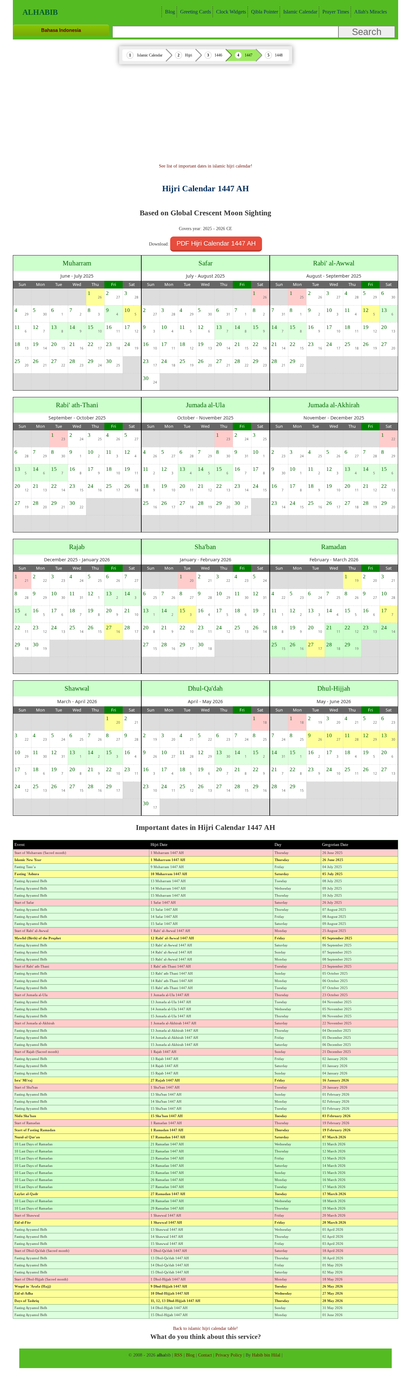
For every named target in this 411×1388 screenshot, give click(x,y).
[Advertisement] (205, 114)
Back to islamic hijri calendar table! (205, 1328)
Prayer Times (335, 11)
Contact (205, 1355)
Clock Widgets (231, 11)
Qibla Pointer (264, 11)
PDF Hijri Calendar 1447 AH (216, 243)
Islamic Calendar (300, 11)
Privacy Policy (228, 1355)
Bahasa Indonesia (61, 30)
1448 (279, 55)
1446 (218, 55)
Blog (170, 11)
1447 (248, 55)
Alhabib (40, 12)
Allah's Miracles (370, 11)
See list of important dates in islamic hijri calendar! (205, 165)
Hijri (188, 55)
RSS (178, 1355)
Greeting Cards (195, 11)
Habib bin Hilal (266, 1355)
